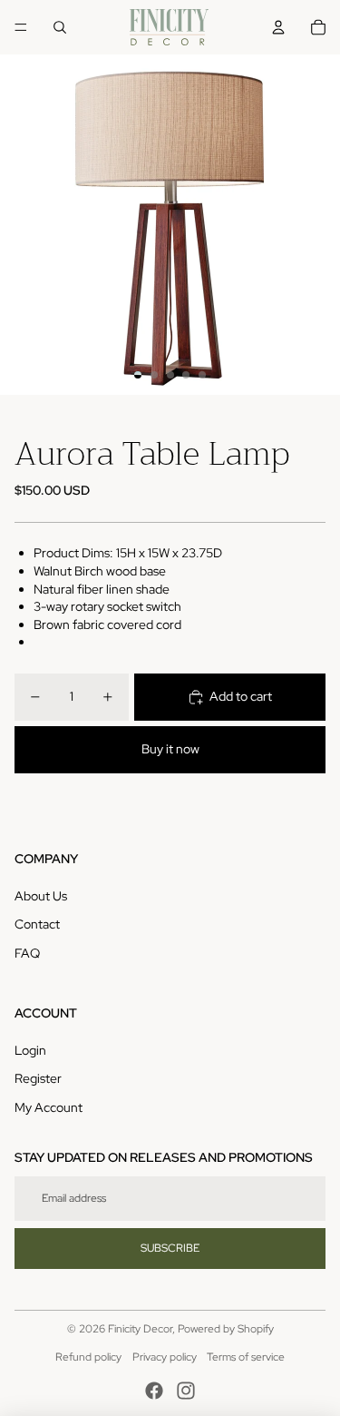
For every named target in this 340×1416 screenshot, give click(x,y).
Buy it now (170, 749)
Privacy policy (164, 1357)
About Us (41, 896)
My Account (49, 1107)
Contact (37, 924)
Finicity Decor (140, 1329)
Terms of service (246, 1357)
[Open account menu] (278, 27)
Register (38, 1078)
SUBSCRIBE (170, 1248)
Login (30, 1050)
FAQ (27, 953)
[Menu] (21, 27)
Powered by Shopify (226, 1329)
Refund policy (88, 1357)
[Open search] (60, 27)
